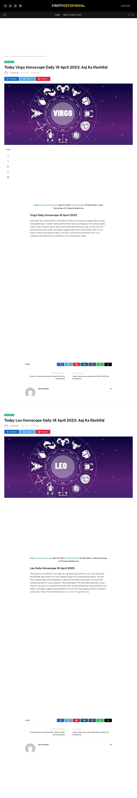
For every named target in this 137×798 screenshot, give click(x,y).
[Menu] (4, 15)
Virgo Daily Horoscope (48, 205)
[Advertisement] (68, 37)
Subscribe (125, 6)
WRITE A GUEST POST (72, 15)
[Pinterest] (8, 172)
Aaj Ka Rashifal (78, 205)
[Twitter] (8, 161)
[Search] (133, 15)
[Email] (8, 177)
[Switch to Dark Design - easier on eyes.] (129, 15)
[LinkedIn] (8, 166)
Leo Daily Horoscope (43, 558)
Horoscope (9, 62)
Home (57, 15)
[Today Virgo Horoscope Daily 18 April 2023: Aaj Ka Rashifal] (68, 114)
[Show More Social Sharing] (53, 79)
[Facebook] (8, 155)
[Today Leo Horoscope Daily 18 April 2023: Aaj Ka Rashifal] (68, 467)
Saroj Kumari (15, 73)
